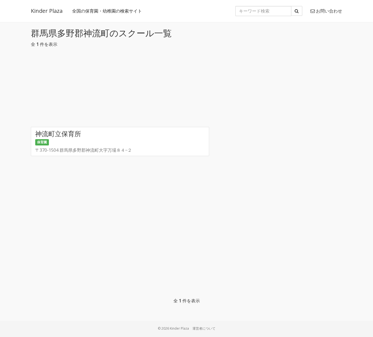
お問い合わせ (328, 11)
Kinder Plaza (47, 10)
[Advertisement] (186, 88)
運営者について (204, 328)
